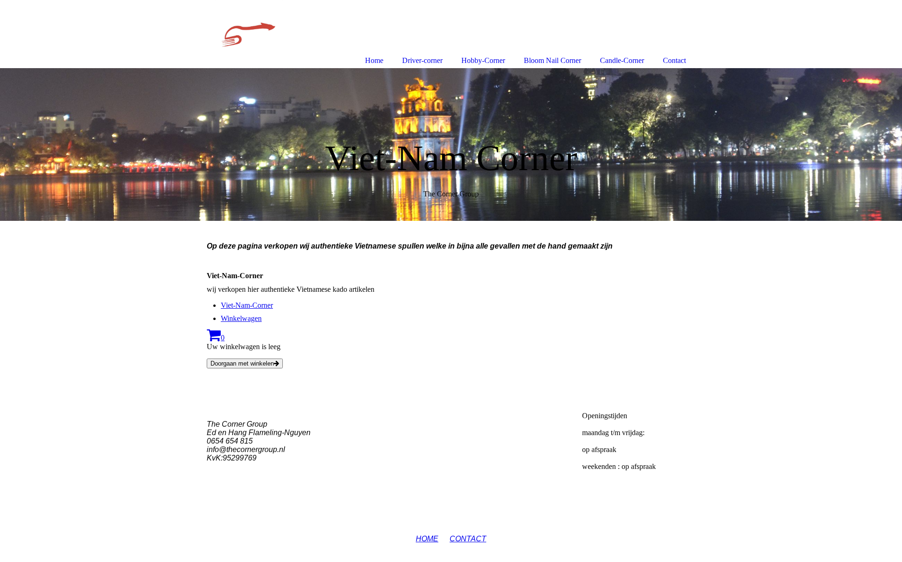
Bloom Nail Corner (552, 60)
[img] (451, 144)
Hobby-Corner (483, 60)
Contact (674, 60)
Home (374, 60)
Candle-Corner (622, 60)
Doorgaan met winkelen (242, 363)
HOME (427, 539)
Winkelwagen (241, 318)
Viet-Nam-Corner (247, 305)
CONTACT (468, 539)
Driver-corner (422, 60)
